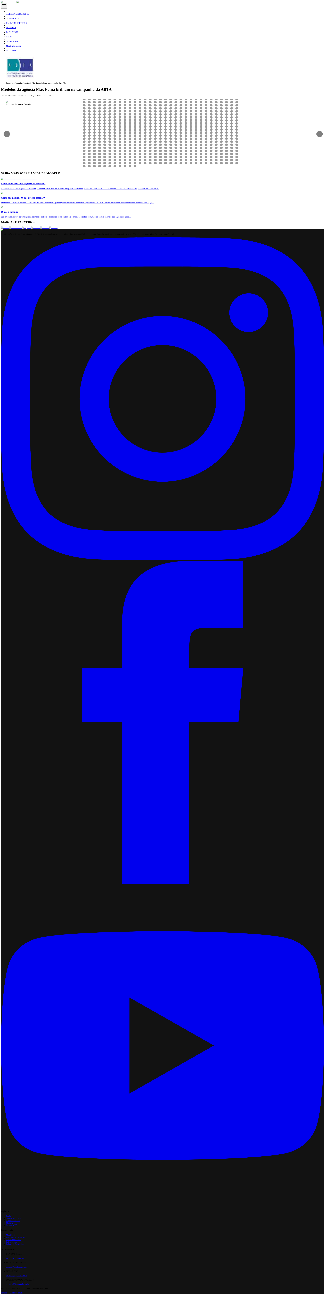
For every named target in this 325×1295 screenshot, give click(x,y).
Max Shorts (10, 1235)
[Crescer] (5, 228)
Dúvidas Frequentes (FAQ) (17, 1237)
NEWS (9, 37)
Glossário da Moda (13, 1240)
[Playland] (26, 228)
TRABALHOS (12, 18)
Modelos (9, 1223)
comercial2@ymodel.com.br (17, 1284)
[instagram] (162, 559)
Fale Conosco (11, 1242)
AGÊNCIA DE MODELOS (17, 14)
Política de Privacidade (15, 1244)
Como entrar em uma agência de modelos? (23, 183)
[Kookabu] (35, 228)
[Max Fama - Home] (9, 2)
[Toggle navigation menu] (4, 6)
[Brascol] (53, 228)
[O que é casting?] (8, 207)
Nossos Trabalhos (13, 1220)
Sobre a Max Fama (13, 1218)
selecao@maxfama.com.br (16, 1267)
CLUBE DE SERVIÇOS (16, 23)
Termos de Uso (7, 1293)
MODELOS (11, 28)
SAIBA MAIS (12, 41)
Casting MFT (11, 1225)
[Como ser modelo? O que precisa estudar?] (19, 193)
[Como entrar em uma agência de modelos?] (19, 179)
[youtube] (162, 1206)
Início (8, 1216)
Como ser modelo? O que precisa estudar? (23, 197)
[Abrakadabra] (15, 228)
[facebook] (162, 883)
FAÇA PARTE (12, 32)
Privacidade (18, 1293)
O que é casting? (9, 212)
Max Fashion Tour (13, 46)
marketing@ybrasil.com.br (16, 1275)
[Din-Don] (44, 228)
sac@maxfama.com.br (15, 1258)
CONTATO (11, 50)
